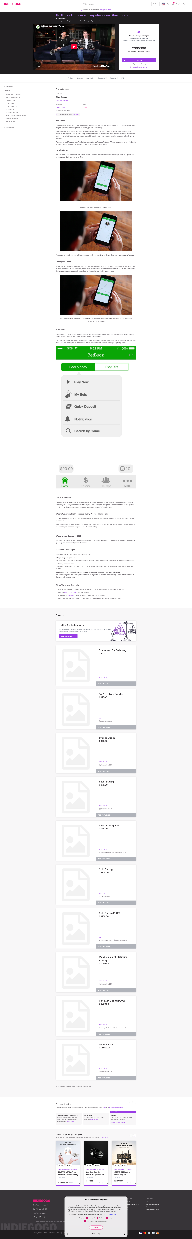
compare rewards (68, 636)
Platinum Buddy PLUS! (13, 118)
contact (65, 100)
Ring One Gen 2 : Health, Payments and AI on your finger (95, 1174)
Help (104, 1107)
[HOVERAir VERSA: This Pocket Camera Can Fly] (68, 1153)
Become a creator (152, 1207)
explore (105, 1137)
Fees (147, 1202)
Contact (127, 1202)
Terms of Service (50, 1233)
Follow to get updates (118, 1122)
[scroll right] (134, 1135)
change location (105, 10)
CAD (154, 4)
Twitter (70, 596)
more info (59, 100)
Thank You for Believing (14, 94)
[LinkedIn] (46, 1209)
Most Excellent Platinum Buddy (16, 115)
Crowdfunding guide (116, 1107)
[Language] (163, 4)
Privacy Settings (62, 1233)
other (85, 107)
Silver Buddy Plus (12, 106)
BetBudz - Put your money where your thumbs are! (92, 15)
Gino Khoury (62, 18)
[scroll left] (131, 1102)
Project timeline (9, 127)
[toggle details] (80, 1185)
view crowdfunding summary (139, 67)
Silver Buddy (10, 103)
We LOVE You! (10, 121)
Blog (126, 1207)
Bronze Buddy (11, 100)
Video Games (61, 107)
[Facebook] (34, 1209)
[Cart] (168, 4)
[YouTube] (40, 1209)
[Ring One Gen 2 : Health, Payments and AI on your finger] (96, 1153)
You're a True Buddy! (13, 97)
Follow (139, 60)
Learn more (70, 1121)
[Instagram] (43, 1209)
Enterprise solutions (152, 1209)
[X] (37, 1209)
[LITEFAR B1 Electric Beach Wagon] (124, 1153)
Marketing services (152, 1204)
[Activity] (172, 4)
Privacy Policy (37, 1233)
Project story (8, 86)
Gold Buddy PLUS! (12, 112)
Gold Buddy (10, 109)
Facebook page (70, 593)
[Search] (84, 4)
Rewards (7, 91)
